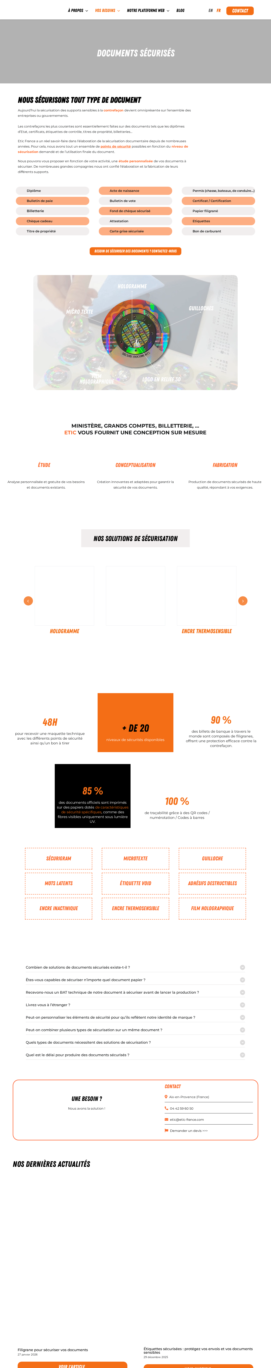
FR (218, 10)
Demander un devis (186, 1131)
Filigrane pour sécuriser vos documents (53, 1350)
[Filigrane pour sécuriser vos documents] (72, 1261)
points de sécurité (116, 146)
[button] (135, 967)
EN (211, 10)
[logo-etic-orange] (32, 7)
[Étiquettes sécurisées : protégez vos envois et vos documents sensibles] (198, 1260)
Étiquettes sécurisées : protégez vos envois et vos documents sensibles (198, 1351)
